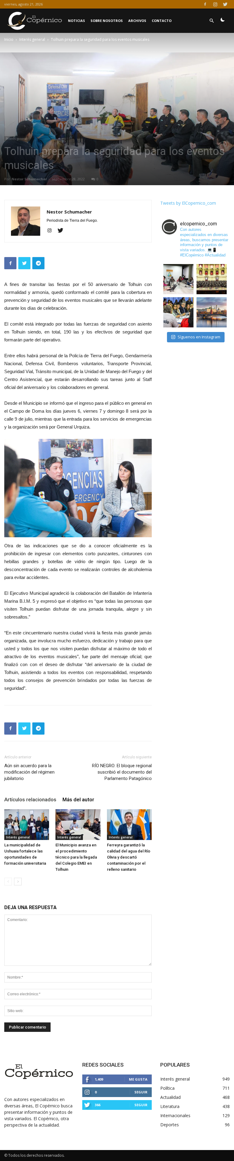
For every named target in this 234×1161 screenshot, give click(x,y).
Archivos (137, 20)
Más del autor (78, 799)
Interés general (32, 39)
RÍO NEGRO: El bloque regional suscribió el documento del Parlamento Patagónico (122, 772)
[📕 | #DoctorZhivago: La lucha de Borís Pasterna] (212, 312)
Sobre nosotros (106, 20)
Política (167, 1088)
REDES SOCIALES (103, 1065)
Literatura (169, 1106)
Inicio (8, 39)
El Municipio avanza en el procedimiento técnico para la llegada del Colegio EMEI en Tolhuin (76, 857)
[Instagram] (215, 4)
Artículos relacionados (30, 799)
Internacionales (175, 1115)
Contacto (162, 20)
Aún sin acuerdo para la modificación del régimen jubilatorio (29, 772)
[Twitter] (225, 4)
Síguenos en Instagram (199, 337)
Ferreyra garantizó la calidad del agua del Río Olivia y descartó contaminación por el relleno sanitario (128, 857)
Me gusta (138, 1079)
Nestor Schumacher (29, 179)
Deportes (169, 1124)
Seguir (140, 1092)
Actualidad (170, 1097)
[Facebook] (205, 4)
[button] (211, 21)
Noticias (76, 20)
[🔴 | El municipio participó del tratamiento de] (178, 312)
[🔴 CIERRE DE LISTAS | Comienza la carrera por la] (212, 279)
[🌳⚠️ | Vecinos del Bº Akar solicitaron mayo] (178, 279)
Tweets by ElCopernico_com (188, 203)
